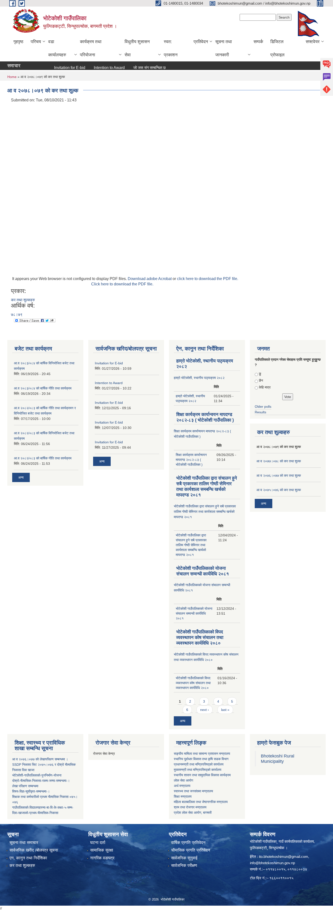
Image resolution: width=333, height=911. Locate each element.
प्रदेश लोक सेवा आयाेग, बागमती (193, 812)
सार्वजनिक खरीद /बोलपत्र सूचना (34, 850)
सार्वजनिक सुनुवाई (184, 858)
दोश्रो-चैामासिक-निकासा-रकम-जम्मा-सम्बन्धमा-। (41, 781)
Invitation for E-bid (57, 68)
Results (260, 412)
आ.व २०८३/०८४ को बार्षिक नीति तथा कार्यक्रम (42, 388)
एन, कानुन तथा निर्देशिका (28, 858)
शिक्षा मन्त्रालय (183, 796)
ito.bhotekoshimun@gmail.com (283, 856)
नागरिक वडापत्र (102, 858)
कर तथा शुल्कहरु (23, 300)
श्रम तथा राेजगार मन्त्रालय (190, 807)
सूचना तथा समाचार (24, 842)
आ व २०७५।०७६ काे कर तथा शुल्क (278, 490)
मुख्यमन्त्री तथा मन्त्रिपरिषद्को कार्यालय (197, 770)
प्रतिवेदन (201, 41)
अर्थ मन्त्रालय (182, 786)
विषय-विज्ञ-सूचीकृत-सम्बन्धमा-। (31, 791)
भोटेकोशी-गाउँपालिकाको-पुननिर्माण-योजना (36, 775)
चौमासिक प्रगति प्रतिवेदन (190, 850)
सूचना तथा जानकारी (223, 48)
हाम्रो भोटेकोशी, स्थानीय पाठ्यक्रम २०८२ (199, 378)
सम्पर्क (258, 41)
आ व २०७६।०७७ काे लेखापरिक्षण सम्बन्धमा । (40, 759)
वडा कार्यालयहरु (57, 48)
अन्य (21, 477)
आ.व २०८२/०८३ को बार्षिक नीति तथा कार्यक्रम (42, 458)
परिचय (36, 41)
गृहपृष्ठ (18, 41)
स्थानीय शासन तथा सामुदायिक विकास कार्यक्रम (202, 775)
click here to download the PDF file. (207, 279)
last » (225, 710)
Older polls (263, 406)
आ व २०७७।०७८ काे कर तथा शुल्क (278, 461)
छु (260, 374)
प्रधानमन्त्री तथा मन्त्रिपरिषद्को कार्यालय (199, 764)
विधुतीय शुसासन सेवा (137, 48)
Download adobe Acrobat (150, 279)
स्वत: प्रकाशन (170, 48)
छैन (261, 380)
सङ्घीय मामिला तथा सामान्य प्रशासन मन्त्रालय (202, 754)
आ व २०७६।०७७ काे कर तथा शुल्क (278, 475)
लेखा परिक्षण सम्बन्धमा (25, 786)
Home (12, 77)
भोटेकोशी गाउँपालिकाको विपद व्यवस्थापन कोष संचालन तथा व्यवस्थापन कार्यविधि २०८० (199, 637)
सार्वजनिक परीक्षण (184, 865)
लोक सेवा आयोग (183, 780)
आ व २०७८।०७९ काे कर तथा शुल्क (278, 447)
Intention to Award (97, 68)
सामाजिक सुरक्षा (101, 850)
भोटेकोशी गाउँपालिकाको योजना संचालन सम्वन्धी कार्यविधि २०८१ (194, 613)
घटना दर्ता (97, 842)
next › (204, 710)
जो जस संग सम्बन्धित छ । (139, 68)
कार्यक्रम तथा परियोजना (90, 48)
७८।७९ (16, 314)
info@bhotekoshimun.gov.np (272, 863)
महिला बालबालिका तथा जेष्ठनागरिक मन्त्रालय (201, 802)
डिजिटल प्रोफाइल (277, 48)
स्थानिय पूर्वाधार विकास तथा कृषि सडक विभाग (201, 759)
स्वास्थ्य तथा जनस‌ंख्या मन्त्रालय (193, 791)
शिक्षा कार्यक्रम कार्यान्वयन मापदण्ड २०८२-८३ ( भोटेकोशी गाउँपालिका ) (191, 459)
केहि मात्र (265, 387)
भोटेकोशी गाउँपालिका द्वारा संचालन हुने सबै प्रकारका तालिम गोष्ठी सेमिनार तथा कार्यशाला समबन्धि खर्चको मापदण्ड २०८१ (205, 511)
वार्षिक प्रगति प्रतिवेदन (188, 842)
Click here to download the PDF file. (122, 284)
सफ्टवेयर (313, 41)
